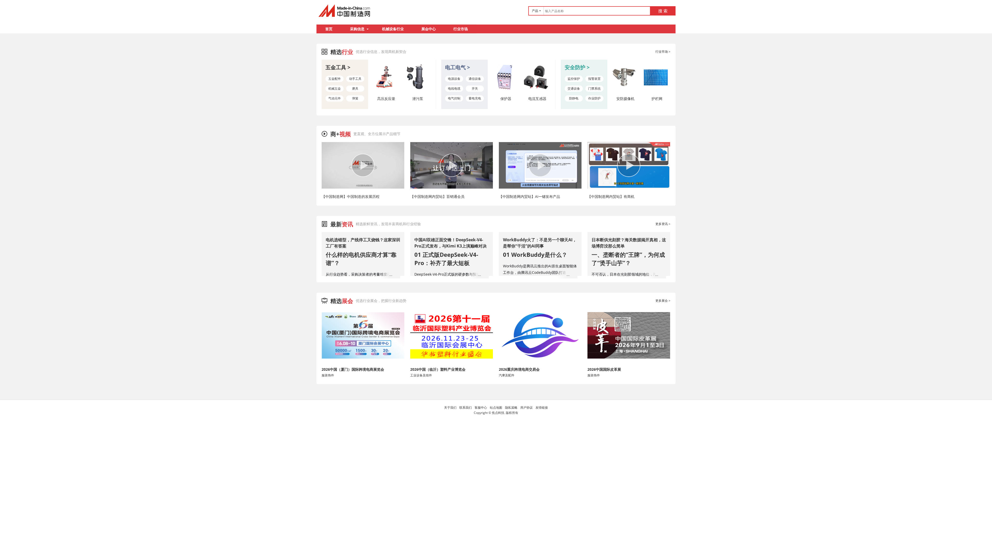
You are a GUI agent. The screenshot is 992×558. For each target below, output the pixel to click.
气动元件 (334, 98)
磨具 (355, 88)
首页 (328, 28)
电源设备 (454, 78)
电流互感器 (537, 98)
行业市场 (460, 28)
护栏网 (657, 98)
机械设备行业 (393, 28)
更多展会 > (662, 300)
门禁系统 (594, 88)
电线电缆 (454, 88)
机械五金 (334, 88)
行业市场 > (662, 51)
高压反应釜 (386, 98)
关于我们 (450, 407)
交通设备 (574, 88)
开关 (475, 88)
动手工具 (355, 78)
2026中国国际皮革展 (604, 369)
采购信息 (357, 28)
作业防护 (594, 98)
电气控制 (454, 98)
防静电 (573, 98)
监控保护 (574, 78)
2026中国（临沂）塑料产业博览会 (438, 369)
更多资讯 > (662, 224)
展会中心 (428, 28)
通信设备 (475, 78)
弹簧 (355, 98)
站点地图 (496, 407)
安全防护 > (577, 67)
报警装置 (594, 78)
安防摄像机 (625, 98)
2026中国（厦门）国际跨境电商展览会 (353, 369)
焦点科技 (498, 412)
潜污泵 (417, 98)
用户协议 (526, 407)
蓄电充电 (475, 98)
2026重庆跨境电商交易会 (519, 369)
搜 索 (663, 11)
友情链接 (542, 407)
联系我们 (465, 407)
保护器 (505, 98)
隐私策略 (511, 407)
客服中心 (481, 407)
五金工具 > (338, 67)
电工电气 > (457, 67)
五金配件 (334, 78)
